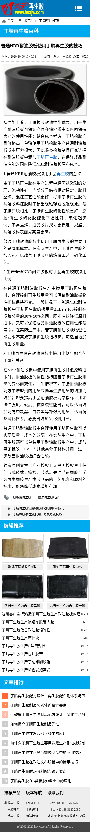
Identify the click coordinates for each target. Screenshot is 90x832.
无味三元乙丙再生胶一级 (67, 605)
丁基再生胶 (12, 816)
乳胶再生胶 (12, 803)
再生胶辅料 (12, 809)
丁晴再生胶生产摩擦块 (20, 638)
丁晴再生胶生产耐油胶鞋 (22, 654)
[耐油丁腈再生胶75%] (67, 561)
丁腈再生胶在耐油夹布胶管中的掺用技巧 (44, 762)
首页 (11, 21)
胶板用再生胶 (22, 497)
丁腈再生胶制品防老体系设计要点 (38, 705)
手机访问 (32, 809)
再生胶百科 (26, 21)
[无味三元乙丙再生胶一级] (67, 600)
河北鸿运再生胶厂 (22, 8)
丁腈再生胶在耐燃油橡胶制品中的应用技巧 (46, 753)
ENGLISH (32, 803)
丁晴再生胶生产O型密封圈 (24, 646)
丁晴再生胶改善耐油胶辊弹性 (26, 630)
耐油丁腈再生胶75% (67, 567)
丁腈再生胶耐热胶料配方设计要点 (38, 771)
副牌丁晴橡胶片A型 (22, 567)
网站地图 (32, 816)
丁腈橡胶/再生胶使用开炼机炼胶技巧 (37, 514)
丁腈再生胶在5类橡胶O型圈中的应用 (41, 781)
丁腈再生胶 (47, 157)
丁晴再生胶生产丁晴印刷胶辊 (26, 662)
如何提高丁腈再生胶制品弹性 (34, 724)
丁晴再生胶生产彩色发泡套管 (26, 670)
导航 (75, 8)
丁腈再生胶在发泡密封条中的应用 (38, 734)
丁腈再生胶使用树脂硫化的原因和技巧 (38, 508)
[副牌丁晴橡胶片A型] (22, 561)
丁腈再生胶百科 (49, 21)
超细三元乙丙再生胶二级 (22, 605)
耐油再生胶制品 (48, 497)
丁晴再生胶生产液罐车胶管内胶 (28, 622)
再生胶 (63, 174)
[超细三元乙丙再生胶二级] (22, 600)
